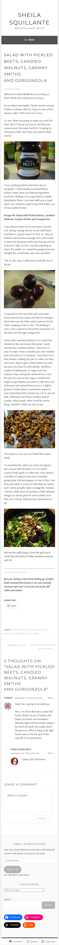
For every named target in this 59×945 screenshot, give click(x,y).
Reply (50, 698)
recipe (30, 633)
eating (28, 630)
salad (36, 633)
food (34, 630)
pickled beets (21, 633)
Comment (41, 818)
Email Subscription (29, 844)
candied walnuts (18, 630)
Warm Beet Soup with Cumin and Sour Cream (43, 647)
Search (7, 899)
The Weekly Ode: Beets (16, 645)
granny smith (9, 633)
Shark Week (10, 98)
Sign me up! (12, 869)
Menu (31, 40)
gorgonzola (42, 630)
